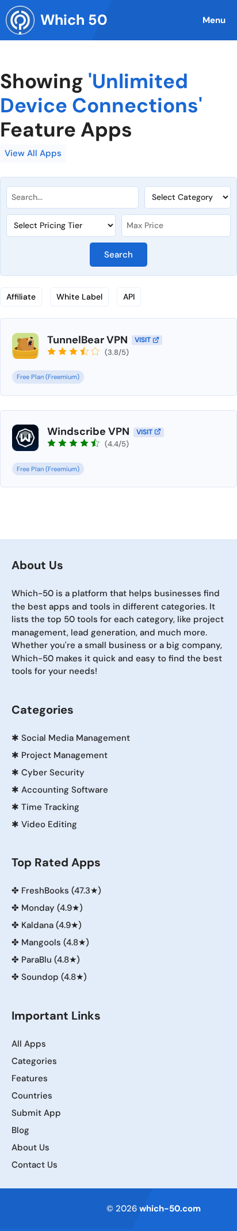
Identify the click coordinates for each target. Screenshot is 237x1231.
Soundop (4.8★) (54, 977)
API (129, 296)
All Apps (29, 1044)
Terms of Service (71, 1206)
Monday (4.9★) (52, 908)
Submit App (36, 1113)
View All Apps (33, 153)
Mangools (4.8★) (55, 942)
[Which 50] (20, 20)
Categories (34, 1061)
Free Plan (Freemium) (48, 377)
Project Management (64, 755)
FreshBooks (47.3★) (61, 890)
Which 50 (74, 19)
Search (118, 254)
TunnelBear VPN (87, 340)
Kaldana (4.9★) (51, 925)
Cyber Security (53, 772)
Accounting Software (64, 790)
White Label (79, 296)
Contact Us (35, 1165)
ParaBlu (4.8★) (50, 959)
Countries (32, 1095)
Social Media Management (75, 738)
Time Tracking (50, 807)
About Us (30, 1147)
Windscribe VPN (88, 431)
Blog (20, 1130)
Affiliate (21, 296)
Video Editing (49, 824)
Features (30, 1078)
